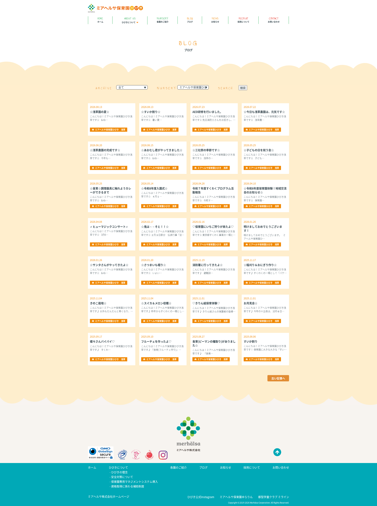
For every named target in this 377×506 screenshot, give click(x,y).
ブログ (190, 19)
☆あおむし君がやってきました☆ (161, 150)
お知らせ (215, 19)
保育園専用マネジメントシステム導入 (134, 481)
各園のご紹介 (162, 19)
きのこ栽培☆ (98, 303)
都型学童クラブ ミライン (273, 497)
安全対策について (122, 477)
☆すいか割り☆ (150, 112)
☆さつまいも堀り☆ (153, 265)
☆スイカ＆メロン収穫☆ (156, 303)
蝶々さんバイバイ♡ (102, 341)
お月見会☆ (250, 303)
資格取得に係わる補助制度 (127, 486)
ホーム (100, 19)
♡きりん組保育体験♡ (206, 303)
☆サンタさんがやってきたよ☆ (109, 265)
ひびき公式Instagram (200, 497)
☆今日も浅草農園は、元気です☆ (264, 112)
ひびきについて (129, 20)
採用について (243, 19)
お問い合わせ (274, 19)
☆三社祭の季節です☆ (206, 150)
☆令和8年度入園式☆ (154, 188)
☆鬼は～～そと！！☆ (155, 226)
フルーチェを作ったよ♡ (156, 341)
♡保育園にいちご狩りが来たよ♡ (213, 226)
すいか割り (250, 341)
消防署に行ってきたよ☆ (207, 265)
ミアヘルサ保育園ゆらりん (236, 497)
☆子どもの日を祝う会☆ (259, 150)
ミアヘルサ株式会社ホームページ (108, 496)
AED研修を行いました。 (207, 112)
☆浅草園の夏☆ (99, 112)
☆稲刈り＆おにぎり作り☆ (260, 265)
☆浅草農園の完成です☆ (105, 150)
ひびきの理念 (119, 472)
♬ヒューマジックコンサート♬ (109, 226)
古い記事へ (278, 378)
